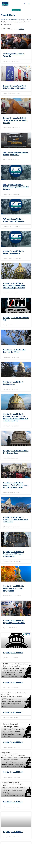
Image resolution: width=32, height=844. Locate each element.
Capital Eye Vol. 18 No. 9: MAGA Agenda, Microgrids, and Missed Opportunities (14, 285)
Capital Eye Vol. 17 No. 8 (13, 682)
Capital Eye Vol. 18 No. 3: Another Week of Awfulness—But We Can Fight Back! (15, 485)
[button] (24, 4)
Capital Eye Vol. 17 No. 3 (13, 832)
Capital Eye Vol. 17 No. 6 (13, 742)
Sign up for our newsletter (9, 19)
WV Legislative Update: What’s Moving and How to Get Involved (16, 187)
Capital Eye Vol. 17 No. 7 (12, 712)
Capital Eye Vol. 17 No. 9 (13, 652)
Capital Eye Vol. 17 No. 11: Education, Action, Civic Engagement (13, 588)
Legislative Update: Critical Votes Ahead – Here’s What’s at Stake (15, 120)
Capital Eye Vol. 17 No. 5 (13, 772)
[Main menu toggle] (28, 4)
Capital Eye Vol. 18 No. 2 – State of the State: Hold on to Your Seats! (15, 519)
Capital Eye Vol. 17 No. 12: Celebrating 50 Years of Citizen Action (13, 554)
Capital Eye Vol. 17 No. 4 (13, 802)
